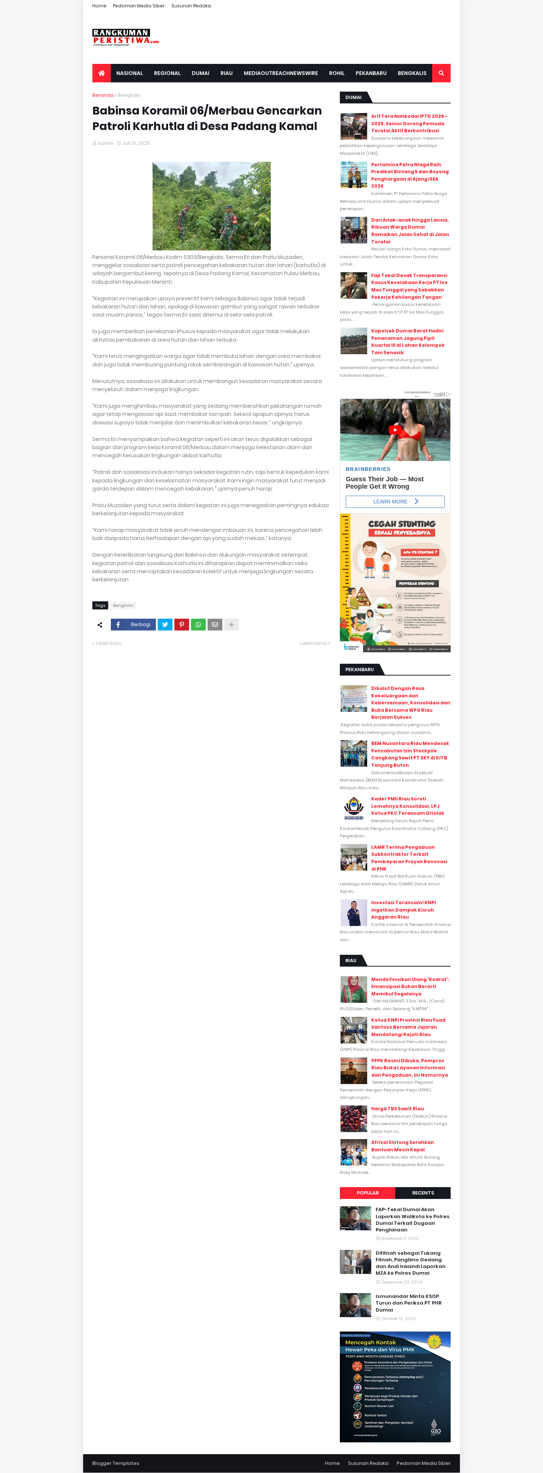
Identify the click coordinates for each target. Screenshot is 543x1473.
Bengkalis (129, 95)
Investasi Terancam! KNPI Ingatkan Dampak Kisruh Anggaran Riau (403, 909)
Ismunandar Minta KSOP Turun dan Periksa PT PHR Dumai (408, 1303)
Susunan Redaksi (191, 6)
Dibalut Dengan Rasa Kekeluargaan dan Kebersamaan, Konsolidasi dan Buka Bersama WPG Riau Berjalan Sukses (410, 702)
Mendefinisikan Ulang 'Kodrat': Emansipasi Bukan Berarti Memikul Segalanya (410, 986)
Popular (368, 1192)
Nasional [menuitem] (129, 73)
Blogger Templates (115, 1463)
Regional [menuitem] (167, 73)
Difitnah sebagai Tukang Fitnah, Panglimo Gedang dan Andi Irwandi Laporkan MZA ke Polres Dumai (410, 1263)
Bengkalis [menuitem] (412, 73)
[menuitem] (101, 73)
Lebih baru (109, 643)
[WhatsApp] (198, 624)
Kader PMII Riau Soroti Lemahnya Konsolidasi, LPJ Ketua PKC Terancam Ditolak (407, 806)
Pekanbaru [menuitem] (371, 73)
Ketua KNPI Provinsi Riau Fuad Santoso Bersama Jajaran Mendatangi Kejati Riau (408, 1027)
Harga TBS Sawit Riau (397, 1108)
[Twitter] (165, 624)
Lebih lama (313, 643)
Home (99, 6)
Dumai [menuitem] (200, 73)
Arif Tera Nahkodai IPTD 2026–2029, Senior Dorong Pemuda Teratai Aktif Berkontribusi (409, 123)
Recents (423, 1192)
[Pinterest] (181, 624)
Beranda (102, 95)
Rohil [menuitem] (337, 73)
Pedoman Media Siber (139, 6)
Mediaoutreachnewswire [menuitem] (281, 73)
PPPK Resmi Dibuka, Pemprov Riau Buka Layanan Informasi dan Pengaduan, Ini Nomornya (409, 1067)
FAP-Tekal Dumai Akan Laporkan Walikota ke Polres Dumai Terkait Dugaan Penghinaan (413, 1219)
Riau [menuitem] (227, 73)
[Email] (215, 624)
